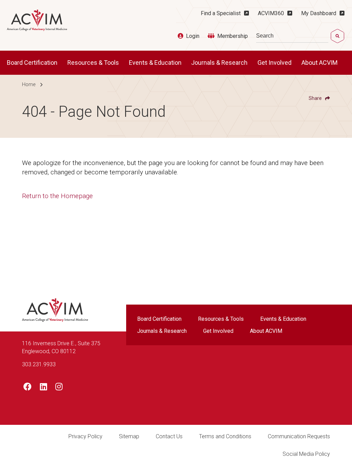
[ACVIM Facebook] (27, 388)
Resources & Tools (93, 62)
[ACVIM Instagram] (59, 388)
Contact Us (169, 436)
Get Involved (275, 62)
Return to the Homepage (57, 196)
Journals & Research (220, 62)
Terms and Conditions (225, 436)
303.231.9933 (39, 364)
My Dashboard (318, 13)
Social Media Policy (306, 454)
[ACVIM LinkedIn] (43, 388)
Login (192, 36)
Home (28, 84)
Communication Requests (299, 436)
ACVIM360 (271, 13)
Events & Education (156, 62)
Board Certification (33, 62)
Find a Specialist (221, 13)
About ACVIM (320, 62)
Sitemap (129, 436)
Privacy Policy (85, 436)
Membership (232, 36)
